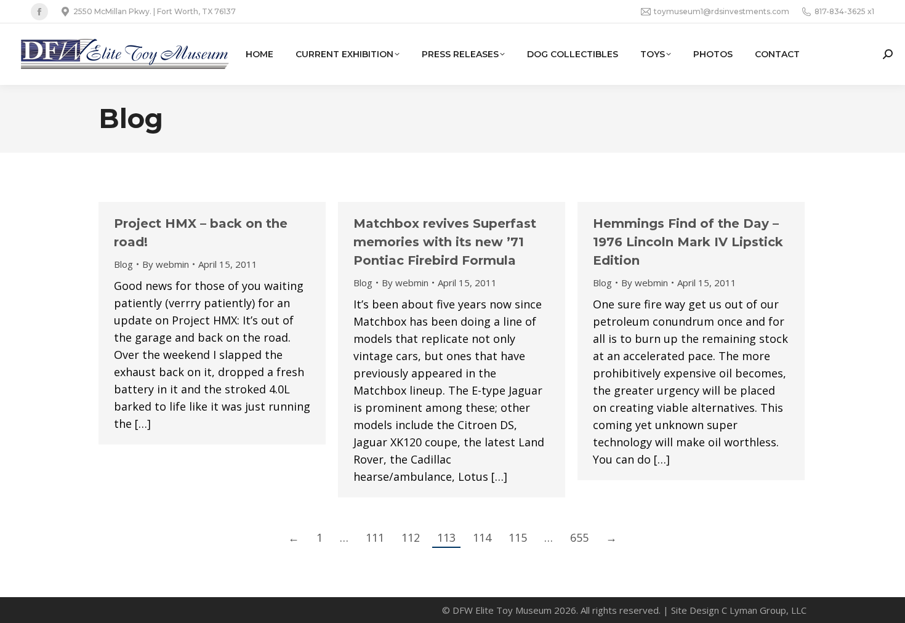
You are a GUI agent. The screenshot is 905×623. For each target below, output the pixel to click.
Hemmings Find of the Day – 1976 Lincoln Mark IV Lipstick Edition (688, 242)
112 (410, 537)
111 (375, 537)
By (165, 264)
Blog (123, 264)
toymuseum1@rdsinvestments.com (721, 11)
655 (579, 537)
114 (482, 537)
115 (518, 537)
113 (446, 537)
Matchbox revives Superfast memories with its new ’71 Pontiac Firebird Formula (444, 242)
